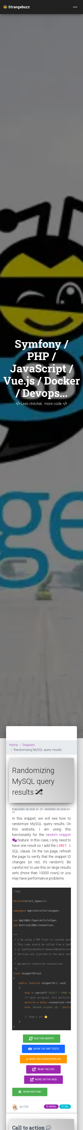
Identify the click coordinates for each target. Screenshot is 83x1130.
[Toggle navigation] (75, 7)
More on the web (45, 1079)
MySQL (52, 1106)
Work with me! (31, 1091)
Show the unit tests (45, 1048)
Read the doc (45, 1069)
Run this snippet (43, 1038)
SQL (66, 1106)
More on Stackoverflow (44, 1059)
